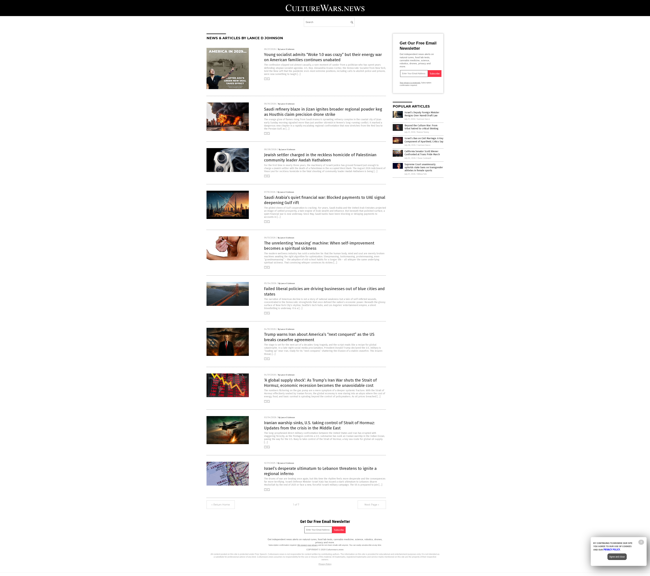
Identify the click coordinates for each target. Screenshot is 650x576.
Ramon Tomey (423, 132)
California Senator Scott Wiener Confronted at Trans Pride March (422, 153)
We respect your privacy (307, 545)
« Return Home (220, 504)
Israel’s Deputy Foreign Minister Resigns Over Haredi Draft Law (422, 114)
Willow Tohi (422, 174)
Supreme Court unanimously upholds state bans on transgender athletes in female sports (424, 167)
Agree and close (617, 556)
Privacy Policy (325, 564)
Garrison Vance (423, 119)
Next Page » (371, 504)
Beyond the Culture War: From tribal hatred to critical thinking (421, 127)
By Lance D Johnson (286, 49)
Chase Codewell (424, 158)
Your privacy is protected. (410, 83)
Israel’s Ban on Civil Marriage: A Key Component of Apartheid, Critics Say (424, 140)
